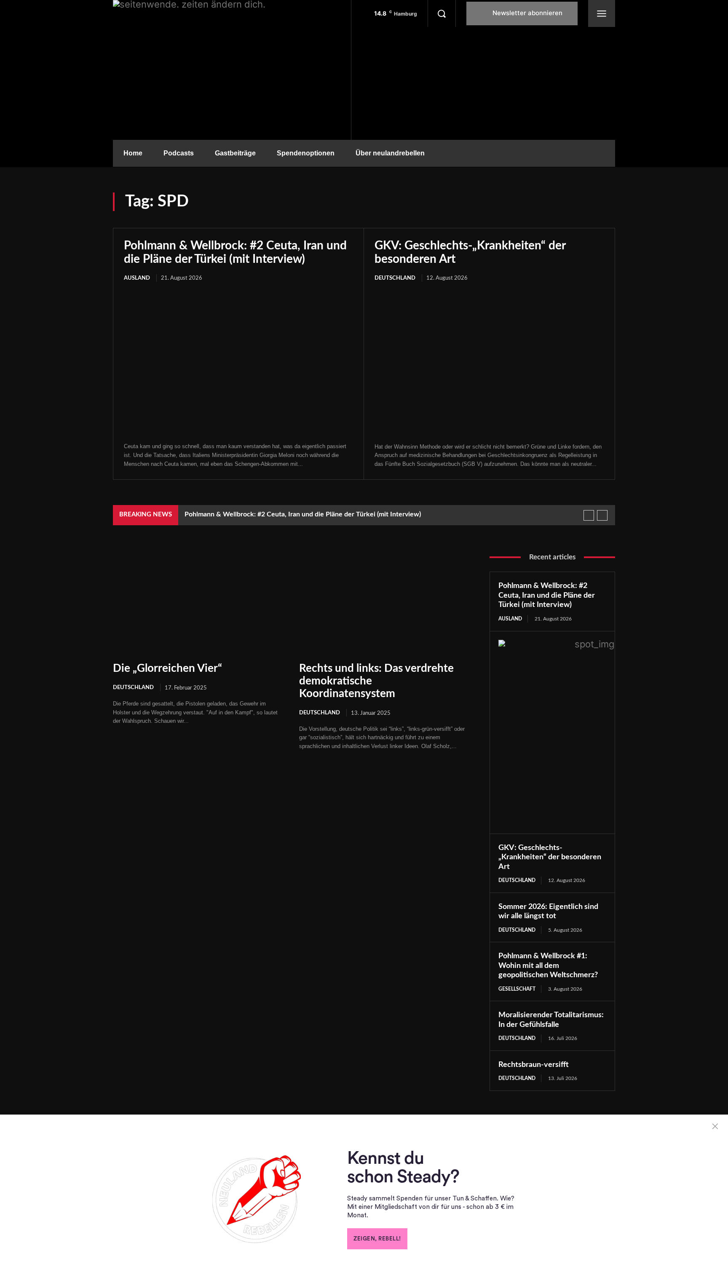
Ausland (137, 278)
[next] (602, 515)
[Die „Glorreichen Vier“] (197, 601)
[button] (441, 13)
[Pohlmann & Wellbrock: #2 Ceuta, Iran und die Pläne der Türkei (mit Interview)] (238, 363)
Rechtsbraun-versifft (533, 1065)
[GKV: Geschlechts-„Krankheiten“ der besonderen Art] (489, 363)
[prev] (588, 515)
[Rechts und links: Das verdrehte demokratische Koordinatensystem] (383, 601)
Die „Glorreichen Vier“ (167, 668)
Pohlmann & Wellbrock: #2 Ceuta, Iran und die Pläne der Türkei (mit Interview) (303, 514)
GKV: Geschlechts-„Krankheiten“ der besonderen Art (549, 857)
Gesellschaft (516, 989)
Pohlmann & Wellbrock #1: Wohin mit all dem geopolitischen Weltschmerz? (548, 965)
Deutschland (395, 278)
